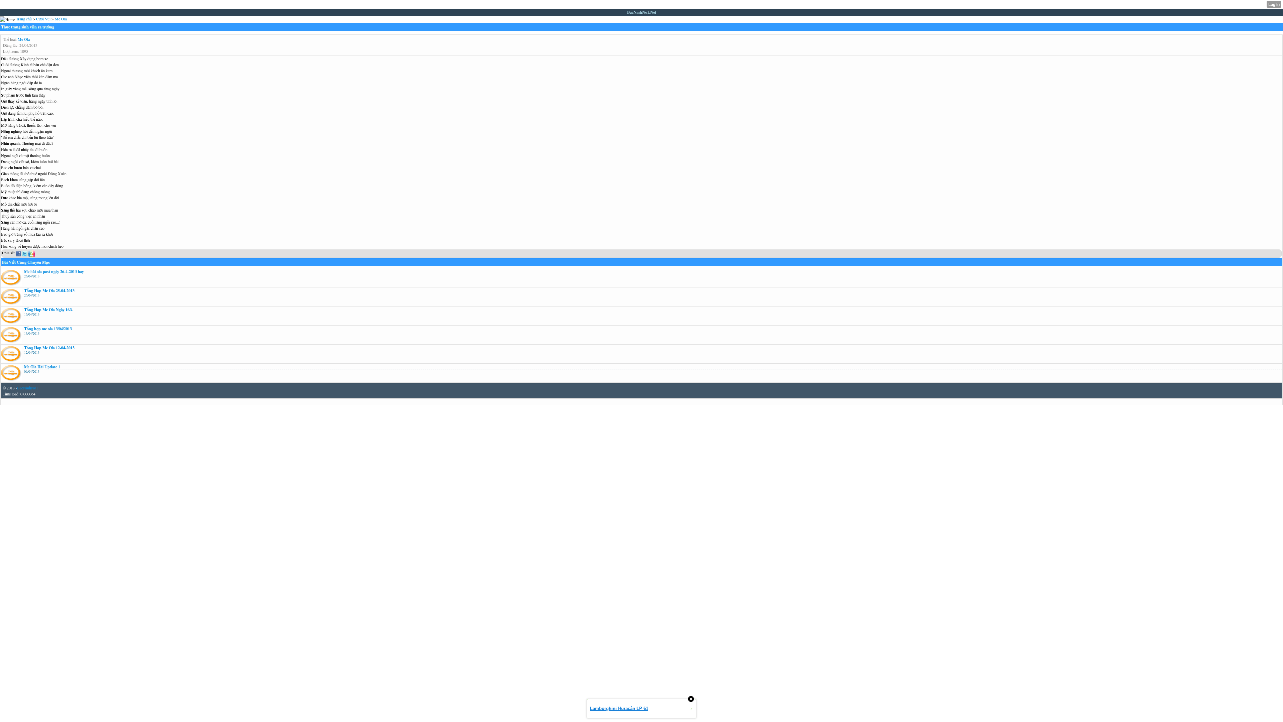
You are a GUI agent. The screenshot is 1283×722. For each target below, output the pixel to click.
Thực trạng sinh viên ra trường (27, 27)
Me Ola (24, 39)
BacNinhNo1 (27, 387)
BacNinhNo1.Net (641, 12)
